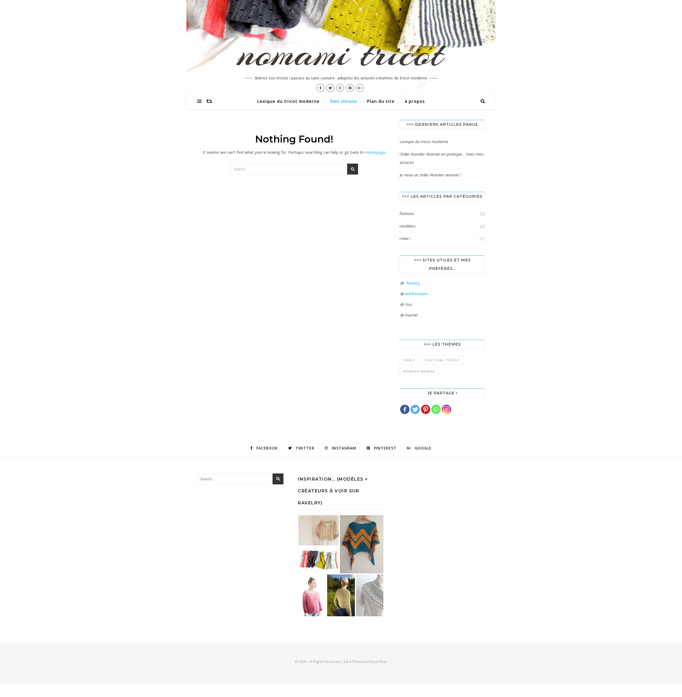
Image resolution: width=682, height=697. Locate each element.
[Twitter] (415, 409)
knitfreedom (416, 293)
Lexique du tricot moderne (288, 101)
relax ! (405, 238)
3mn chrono (343, 101)
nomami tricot (341, 53)
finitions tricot (442, 360)
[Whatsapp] (436, 409)
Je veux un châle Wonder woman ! (430, 174)
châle (409, 360)
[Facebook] (404, 409)
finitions (407, 213)
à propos (415, 101)
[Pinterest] (425, 409)
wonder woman (419, 371)
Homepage (375, 152)
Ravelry (413, 283)
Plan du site (381, 101)
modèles (408, 226)
